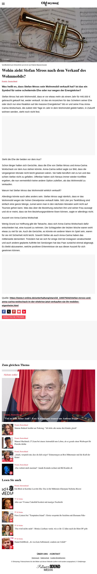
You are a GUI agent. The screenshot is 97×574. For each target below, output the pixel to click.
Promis (4, 81)
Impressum (35, 558)
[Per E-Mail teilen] (19, 311)
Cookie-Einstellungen (57, 558)
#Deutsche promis (13, 317)
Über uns (42, 554)
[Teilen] (14, 311)
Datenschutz (45, 558)
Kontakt (55, 554)
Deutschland (12, 81)
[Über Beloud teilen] (24, 311)
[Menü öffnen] (3, 3)
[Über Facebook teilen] (4, 311)
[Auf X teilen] (9, 311)
